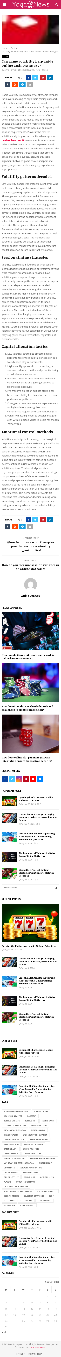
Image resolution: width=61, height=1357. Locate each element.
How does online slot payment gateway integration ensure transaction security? (27, 759)
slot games (9, 1201)
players (7, 1182)
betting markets (12, 1121)
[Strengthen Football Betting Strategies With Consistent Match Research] (9, 873)
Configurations (39, 1125)
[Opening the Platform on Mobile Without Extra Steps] (9, 801)
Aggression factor (13, 1116)
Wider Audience (27, 1205)
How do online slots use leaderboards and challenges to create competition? (27, 708)
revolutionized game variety (18, 1191)
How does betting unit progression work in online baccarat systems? (28, 656)
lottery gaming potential (43, 1158)
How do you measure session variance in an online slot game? (30, 567)
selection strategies (34, 1196)
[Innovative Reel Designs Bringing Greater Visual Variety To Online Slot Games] (9, 818)
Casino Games (47, 1121)
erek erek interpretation (35, 1135)
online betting (11, 1172)
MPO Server (9, 1168)
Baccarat (31, 1116)
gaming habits (10, 1149)
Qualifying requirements (16, 1186)
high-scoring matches (14, 1158)
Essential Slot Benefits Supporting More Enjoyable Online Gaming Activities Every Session (37, 836)
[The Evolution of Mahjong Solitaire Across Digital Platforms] (9, 857)
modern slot (45, 1163)
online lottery (11, 1177)
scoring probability (46, 1191)
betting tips (30, 1121)
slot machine (26, 1201)
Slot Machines (44, 1201)
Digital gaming (38, 1130)
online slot (29, 1177)
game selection (11, 1144)
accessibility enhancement (16, 1111)
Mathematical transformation (19, 1163)
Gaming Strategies (32, 1154)
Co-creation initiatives (15, 1125)
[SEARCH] (55, 887)
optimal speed (47, 1177)
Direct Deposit (11, 1135)
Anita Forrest (10, 70)
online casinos (30, 1172)
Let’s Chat (20, 1353)
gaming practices (30, 1149)
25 (14, 1320)
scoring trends (11, 1196)
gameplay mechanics (38, 1139)
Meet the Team (35, 1353)
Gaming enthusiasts (33, 1144)
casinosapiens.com (37, 1347)
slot (51, 1196)
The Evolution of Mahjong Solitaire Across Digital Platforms (37, 854)
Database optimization (15, 1130)
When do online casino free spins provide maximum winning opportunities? (30, 546)
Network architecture (31, 1168)
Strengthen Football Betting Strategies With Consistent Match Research (36, 872)
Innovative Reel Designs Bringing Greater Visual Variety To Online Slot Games (38, 817)
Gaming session (11, 1154)
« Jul (4, 1332)
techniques (9, 1205)
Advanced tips (41, 1111)
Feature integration (14, 1139)
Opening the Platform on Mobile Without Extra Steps (36, 799)
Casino (5, 56)
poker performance (25, 1182)
